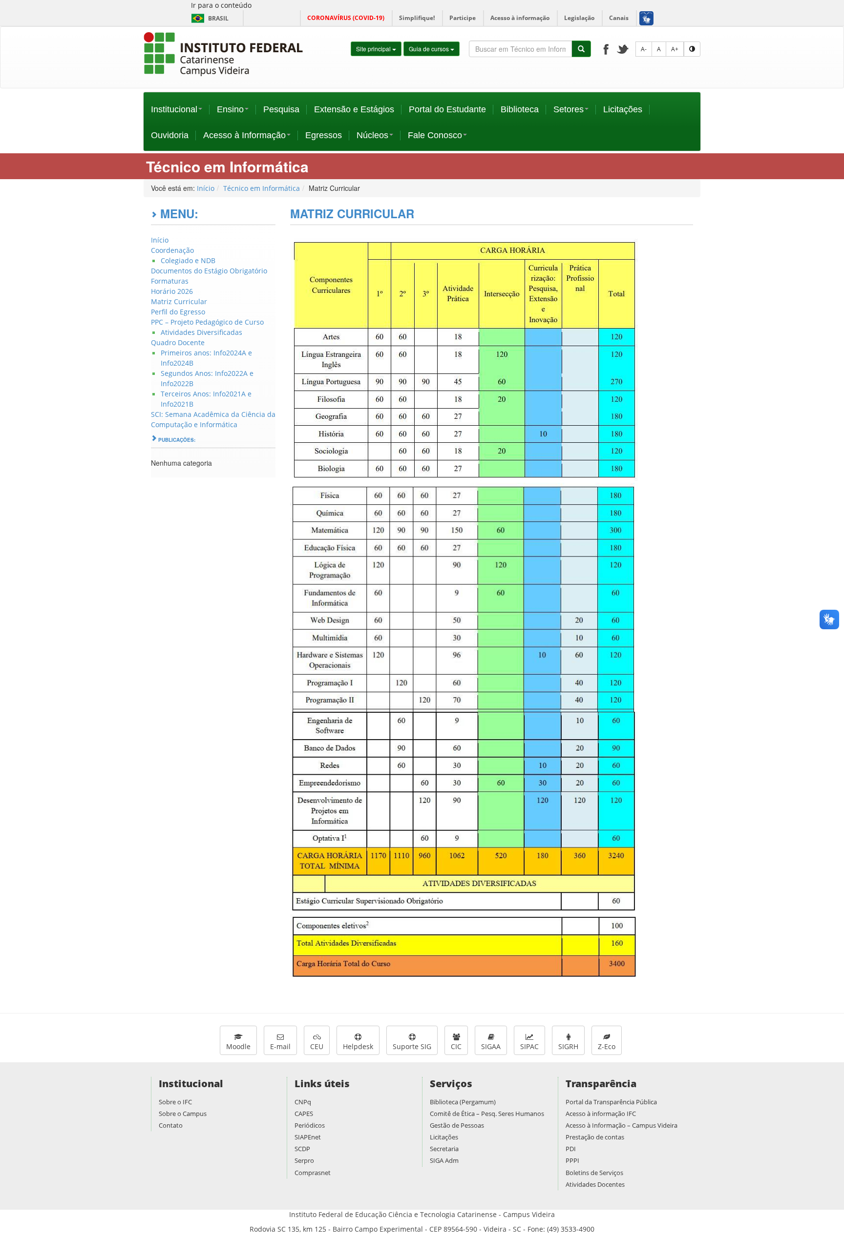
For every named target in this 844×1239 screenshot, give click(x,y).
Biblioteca (520, 109)
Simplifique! (417, 18)
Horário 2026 (172, 291)
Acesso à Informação (244, 135)
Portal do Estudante (447, 109)
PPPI (572, 1160)
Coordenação (172, 250)
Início (205, 188)
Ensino (230, 109)
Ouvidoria (170, 135)
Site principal (374, 48)
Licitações (622, 109)
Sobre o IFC (175, 1101)
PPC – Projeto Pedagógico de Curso (207, 322)
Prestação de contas (595, 1137)
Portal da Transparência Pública (611, 1101)
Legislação (579, 18)
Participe (462, 18)
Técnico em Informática (261, 188)
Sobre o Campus (183, 1113)
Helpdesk (358, 1046)
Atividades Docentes (595, 1184)
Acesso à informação (519, 18)
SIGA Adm (444, 1160)
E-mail (280, 1046)
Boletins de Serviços (594, 1172)
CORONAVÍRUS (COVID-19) (345, 18)
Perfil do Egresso (178, 311)
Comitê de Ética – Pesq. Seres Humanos (487, 1113)
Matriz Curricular (179, 301)
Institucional (174, 109)
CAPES (304, 1113)
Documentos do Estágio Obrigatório (209, 270)
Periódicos (310, 1125)
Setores (568, 109)
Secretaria (444, 1148)
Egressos (323, 135)
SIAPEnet (308, 1137)
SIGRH (568, 1046)
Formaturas (170, 281)
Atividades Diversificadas (201, 332)
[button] (645, 18)
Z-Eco (606, 1046)
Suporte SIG (412, 1046)
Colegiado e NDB (188, 260)
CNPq (303, 1101)
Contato (171, 1125)
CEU (316, 1046)
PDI (571, 1148)
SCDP (302, 1148)
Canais (619, 18)
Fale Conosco (435, 135)
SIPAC (529, 1046)
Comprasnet (313, 1172)
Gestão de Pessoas (457, 1125)
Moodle (238, 1046)
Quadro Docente (178, 342)
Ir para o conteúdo (221, 5)
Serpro (304, 1160)
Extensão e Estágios (354, 109)
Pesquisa (281, 109)
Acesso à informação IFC (601, 1113)
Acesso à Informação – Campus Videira (621, 1125)
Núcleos (372, 135)
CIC (456, 1046)
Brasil (208, 18)
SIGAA (491, 1046)
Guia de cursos (429, 48)
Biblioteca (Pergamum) (463, 1101)
